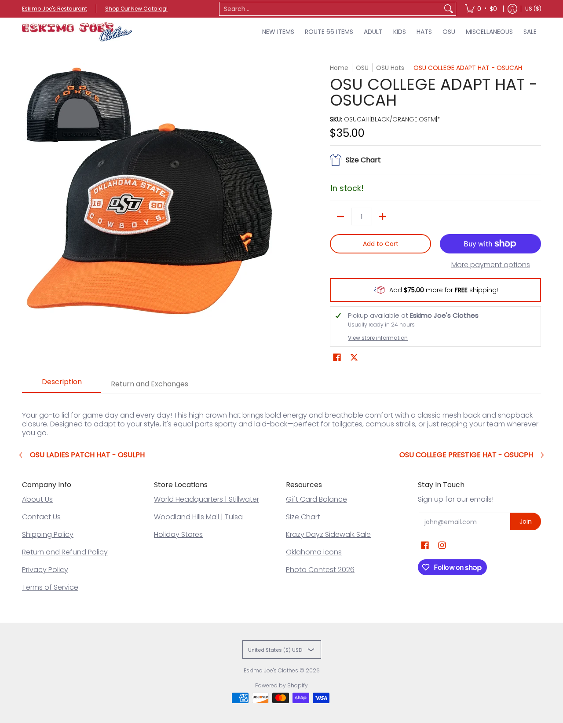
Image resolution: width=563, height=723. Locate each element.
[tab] (61, 384)
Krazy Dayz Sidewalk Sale (328, 534)
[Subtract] (340, 216)
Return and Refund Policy (65, 552)
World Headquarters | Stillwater (206, 499)
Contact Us (41, 517)
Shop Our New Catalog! (136, 8)
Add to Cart (380, 243)
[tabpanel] (281, 415)
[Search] (449, 8)
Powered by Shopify (281, 685)
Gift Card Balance (316, 499)
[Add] (382, 216)
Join (525, 521)
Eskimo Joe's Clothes (271, 670)
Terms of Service (50, 587)
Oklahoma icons (314, 552)
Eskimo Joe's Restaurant (54, 8)
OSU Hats (390, 67)
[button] (337, 357)
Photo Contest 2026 (320, 570)
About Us (37, 499)
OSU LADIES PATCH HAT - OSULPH (87, 455)
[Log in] (512, 9)
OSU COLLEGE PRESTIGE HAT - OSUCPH (466, 455)
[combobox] (330, 8)
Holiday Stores (178, 534)
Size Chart (303, 517)
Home (339, 67)
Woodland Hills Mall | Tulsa (198, 517)
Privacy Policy (45, 570)
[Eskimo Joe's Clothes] (77, 32)
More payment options (490, 265)
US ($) (533, 8)
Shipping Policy (47, 534)
